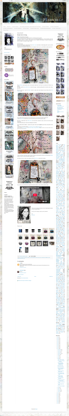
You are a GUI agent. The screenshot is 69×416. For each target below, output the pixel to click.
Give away (61, 216)
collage (63, 186)
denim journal (37, 257)
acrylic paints (22, 257)
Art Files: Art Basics (45, 26)
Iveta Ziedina (59, 229)
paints (61, 282)
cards (62, 180)
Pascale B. (59, 284)
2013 (58, 396)
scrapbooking (58, 298)
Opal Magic (61, 281)
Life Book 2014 (58, 244)
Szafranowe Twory (59, 313)
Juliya (60, 233)
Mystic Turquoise (24, 127)
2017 (58, 348)
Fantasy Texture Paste (61, 205)
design (61, 196)
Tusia (57, 321)
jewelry (61, 231)
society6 (64, 302)
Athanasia (34, 257)
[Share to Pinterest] (35, 256)
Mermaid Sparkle (39, 126)
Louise (59, 249)
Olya (62, 279)
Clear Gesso (21, 118)
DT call (61, 199)
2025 (58, 338)
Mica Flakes (63, 262)
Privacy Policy (6, 30)
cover (62, 188)
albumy (57, 150)
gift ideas (60, 215)
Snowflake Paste (58, 302)
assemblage (58, 171)
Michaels (57, 264)
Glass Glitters (60, 218)
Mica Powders (60, 263)
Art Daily (60, 162)
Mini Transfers (58, 266)
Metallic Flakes (59, 259)
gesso (40, 257)
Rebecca (57, 290)
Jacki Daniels (22, 270)
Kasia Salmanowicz (60, 236)
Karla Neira (61, 234)
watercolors (61, 327)
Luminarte (63, 249)
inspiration (58, 227)
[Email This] (31, 256)
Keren (59, 239)
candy (62, 179)
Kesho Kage (63, 239)
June (58, 357)
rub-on (61, 295)
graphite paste (61, 220)
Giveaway (57, 217)
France (63, 212)
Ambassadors (58, 153)
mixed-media (58, 269)
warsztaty (62, 326)
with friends (63, 329)
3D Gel (59, 144)
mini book (62, 265)
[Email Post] (29, 256)
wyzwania (57, 333)
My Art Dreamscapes (61, 366)
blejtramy (62, 175)
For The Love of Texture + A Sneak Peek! (61, 380)
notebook (62, 276)
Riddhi (57, 294)
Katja (62, 238)
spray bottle (63, 304)
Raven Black (30, 126)
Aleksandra (61, 150)
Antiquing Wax (62, 158)
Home (4, 26)
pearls (58, 286)
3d (56, 144)
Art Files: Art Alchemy (17, 28)
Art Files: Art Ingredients (54, 26)
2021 (58, 343)
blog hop (57, 176)
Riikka (62, 294)
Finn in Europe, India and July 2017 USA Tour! (61, 374)
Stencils (19, 258)
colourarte (57, 188)
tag (64, 313)
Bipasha (60, 174)
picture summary (62, 286)
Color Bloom (61, 187)
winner (62, 328)
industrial (57, 226)
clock (56, 185)
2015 (58, 394)
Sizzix (62, 301)
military (59, 265)
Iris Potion (34, 126)
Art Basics (28, 257)
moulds (57, 274)
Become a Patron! (7, 52)
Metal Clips (60, 257)
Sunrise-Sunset (61, 310)
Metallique (46, 257)
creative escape (58, 191)
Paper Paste (63, 283)
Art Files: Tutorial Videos (56, 28)
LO (64, 247)
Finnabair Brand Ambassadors (45, 28)
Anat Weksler (58, 156)
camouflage (57, 179)
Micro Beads (62, 264)
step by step (62, 308)
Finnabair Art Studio (61, 209)
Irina (64, 228)
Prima (64, 287)
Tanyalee (59, 314)
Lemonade (62, 243)
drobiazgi (63, 198)
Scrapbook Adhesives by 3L (59, 297)
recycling (62, 290)
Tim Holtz (59, 319)
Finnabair (57, 208)
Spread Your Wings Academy (61, 305)
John (64, 231)
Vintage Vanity (58, 325)
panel (64, 282)
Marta (62, 252)
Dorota (64, 197)
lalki (57, 242)
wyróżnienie (61, 332)
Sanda (62, 296)
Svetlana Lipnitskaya (59, 311)
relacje (57, 291)
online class (58, 280)
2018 (58, 347)
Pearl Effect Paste (62, 285)
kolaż (62, 240)
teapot (57, 316)
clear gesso (60, 184)
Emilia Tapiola (62, 203)
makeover (59, 250)
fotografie (63, 211)
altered (63, 151)
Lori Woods (63, 248)
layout (58, 243)
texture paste (62, 316)
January (59, 391)
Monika (57, 273)
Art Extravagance (59, 163)
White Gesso (30, 120)
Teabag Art (61, 315)
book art (60, 176)
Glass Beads (63, 217)
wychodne (61, 331)
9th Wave (62, 147)
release (61, 291)
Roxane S (57, 295)
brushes (61, 178)
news (62, 275)
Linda (57, 245)
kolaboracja (58, 240)
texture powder (60, 317)
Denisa (57, 196)
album (62, 149)
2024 (58, 339)
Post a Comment (21, 274)
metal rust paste (61, 258)
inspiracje (61, 226)
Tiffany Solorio (63, 318)
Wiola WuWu (58, 329)
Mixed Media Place (60, 107)
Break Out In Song (60, 365)
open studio (57, 282)
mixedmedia (58, 270)
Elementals (61, 200)
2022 (58, 342)
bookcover (62, 177)
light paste (62, 244)
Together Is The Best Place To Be (61, 371)
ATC (62, 171)
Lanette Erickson (62, 242)
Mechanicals (43, 257)
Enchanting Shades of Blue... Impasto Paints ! (61, 369)
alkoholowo (57, 151)
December (59, 349)
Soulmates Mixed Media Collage (60, 376)
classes (63, 183)
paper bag (58, 283)
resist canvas (63, 292)
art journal (31, 257)
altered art (61, 152)
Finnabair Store (58, 211)
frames (59, 212)
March (59, 388)
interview (58, 228)
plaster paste (59, 287)
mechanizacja (58, 256)
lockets (59, 248)
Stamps (60, 306)
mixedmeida (58, 271)
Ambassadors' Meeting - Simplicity (61, 361)
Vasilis (57, 323)
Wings (52, 155)
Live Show (60, 247)
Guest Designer (58, 221)
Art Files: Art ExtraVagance (8, 28)
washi (57, 327)
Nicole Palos (58, 276)
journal (59, 232)
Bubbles (29, 90)
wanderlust (63, 325)
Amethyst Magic (31, 127)
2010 (58, 400)
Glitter (57, 219)
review (63, 293)
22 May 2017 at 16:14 (23, 272)
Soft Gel (58, 303)
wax (24, 258)
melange (57, 257)
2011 (58, 399)
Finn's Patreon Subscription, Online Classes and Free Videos (30, 26)
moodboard (61, 273)
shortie (58, 301)
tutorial (21, 258)
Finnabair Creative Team (34, 28)
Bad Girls (62, 173)
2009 (58, 401)
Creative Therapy (61, 192)
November (59, 350)
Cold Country (61, 185)
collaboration (57, 186)
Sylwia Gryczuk (59, 312)
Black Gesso (36, 158)
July (58, 355)
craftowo (62, 190)
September (59, 353)
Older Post (51, 276)
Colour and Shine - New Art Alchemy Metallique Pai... (60, 363)
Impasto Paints (59, 225)
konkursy (63, 241)
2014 (58, 395)
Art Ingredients (58, 164)
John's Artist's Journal (61, 359)
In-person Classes (15, 26)
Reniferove (57, 292)
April (58, 387)
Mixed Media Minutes (62, 267)
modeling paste (59, 272)
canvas (57, 180)
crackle (57, 189)
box (56, 178)
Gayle (61, 213)
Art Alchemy (25, 257)
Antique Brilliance (36, 127)
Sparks (49, 257)
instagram (63, 227)
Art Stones (63, 167)
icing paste (57, 224)
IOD (61, 228)
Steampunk (57, 307)
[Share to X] (33, 256)
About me (8, 26)
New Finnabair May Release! (60, 378)
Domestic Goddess (58, 197)
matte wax (58, 254)
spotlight (59, 304)
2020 (58, 344)
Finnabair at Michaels (59, 210)
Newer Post (19, 276)
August (59, 354)
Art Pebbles (58, 166)
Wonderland (59, 330)
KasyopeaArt (58, 238)
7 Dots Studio (59, 105)
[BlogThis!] (32, 256)
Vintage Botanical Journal (60, 106)
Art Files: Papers (26, 28)
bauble (57, 174)
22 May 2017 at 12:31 (23, 267)
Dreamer (58, 198)
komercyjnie (58, 241)
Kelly (56, 239)
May (58, 358)
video (23, 258)
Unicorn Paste (62, 322)
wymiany (57, 332)
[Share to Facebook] (34, 256)
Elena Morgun (58, 201)
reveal (59, 293)
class (59, 183)
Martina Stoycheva (59, 253)
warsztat (58, 326)
